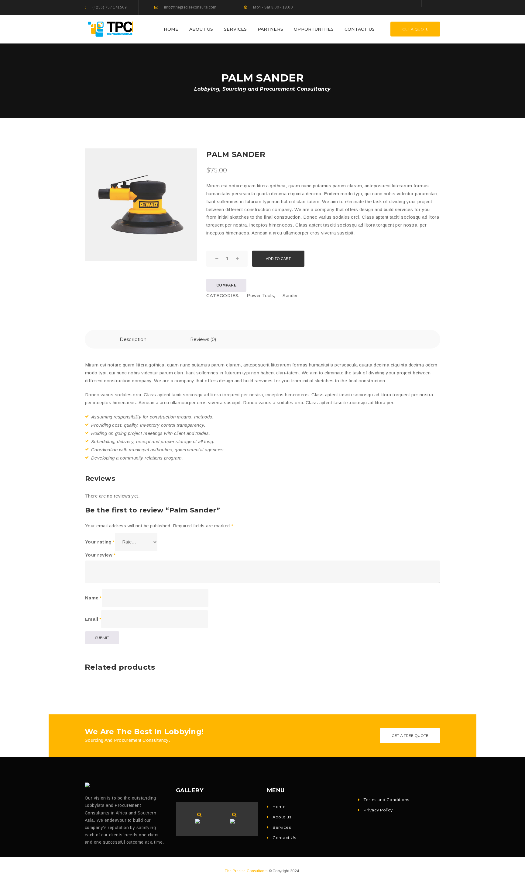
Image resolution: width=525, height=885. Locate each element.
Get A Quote (415, 29)
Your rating (100, 541)
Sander (290, 295)
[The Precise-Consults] (111, 28)
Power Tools (260, 295)
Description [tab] (133, 339)
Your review (100, 554)
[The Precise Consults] (88, 785)
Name (93, 597)
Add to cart (278, 259)
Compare (226, 285)
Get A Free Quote (410, 735)
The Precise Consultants (246, 871)
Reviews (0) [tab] (203, 339)
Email (93, 619)
